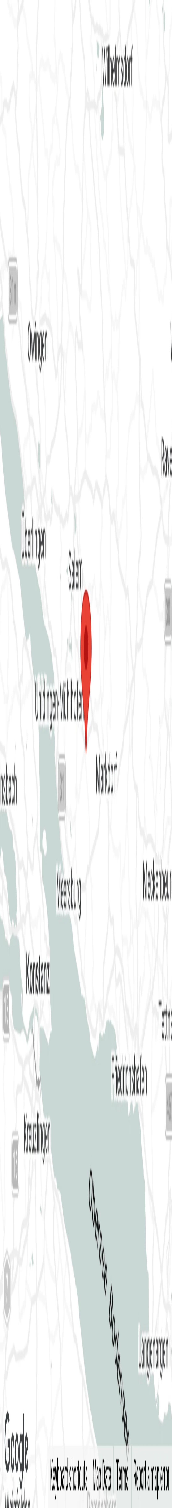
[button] (86, 53)
